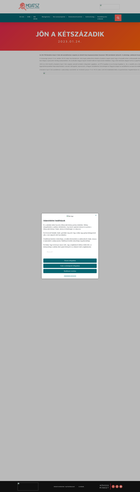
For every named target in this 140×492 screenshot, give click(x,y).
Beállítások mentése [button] (70, 271)
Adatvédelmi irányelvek (70, 276)
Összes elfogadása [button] (70, 260)
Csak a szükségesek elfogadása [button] (70, 266)
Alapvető (50, 252)
